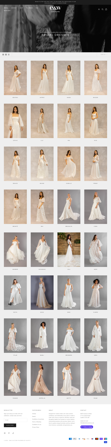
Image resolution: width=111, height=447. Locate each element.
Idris (95, 355)
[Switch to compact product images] (8, 54)
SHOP (21, 8)
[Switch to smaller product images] (6, 54)
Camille (69, 183)
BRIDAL (6, 8)
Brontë (15, 226)
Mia (42, 226)
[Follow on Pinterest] (9, 433)
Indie (95, 269)
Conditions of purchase (38, 419)
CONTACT (13, 8)
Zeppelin (42, 398)
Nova (42, 312)
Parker (15, 398)
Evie (95, 140)
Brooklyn (69, 226)
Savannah (42, 269)
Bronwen (69, 355)
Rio (69, 140)
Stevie (15, 140)
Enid (68, 312)
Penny (96, 183)
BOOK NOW (7, 10)
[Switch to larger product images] (3, 54)
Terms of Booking (36, 422)
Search (34, 416)
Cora (95, 226)
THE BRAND (29, 8)
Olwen (95, 312)
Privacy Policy (35, 427)
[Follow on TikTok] (13, 433)
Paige (96, 398)
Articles (34, 413)
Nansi (69, 97)
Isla (68, 269)
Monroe (15, 269)
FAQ (37, 8)
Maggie (95, 97)
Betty (69, 398)
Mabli (42, 355)
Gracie (15, 183)
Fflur (15, 355)
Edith (15, 312)
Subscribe (10, 425)
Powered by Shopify (24, 440)
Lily (42, 140)
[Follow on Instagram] (5, 433)
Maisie (42, 183)
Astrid (42, 97)
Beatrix (15, 97)
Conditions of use (36, 424)
